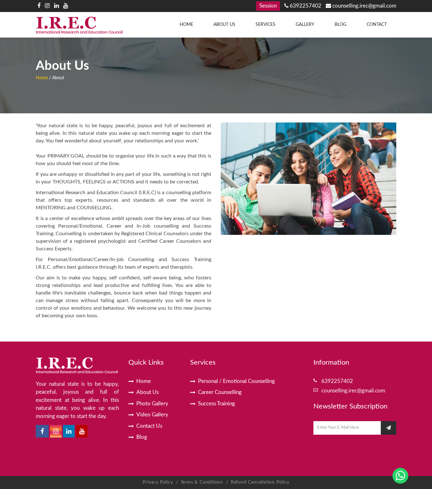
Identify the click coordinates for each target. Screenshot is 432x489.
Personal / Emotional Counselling (236, 381)
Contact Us (149, 426)
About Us (224, 24)
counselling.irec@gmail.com (363, 6)
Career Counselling (220, 392)
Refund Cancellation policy (260, 482)
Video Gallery (152, 414)
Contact (377, 24)
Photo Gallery (152, 403)
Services (265, 24)
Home (186, 24)
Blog (340, 24)
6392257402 (304, 6)
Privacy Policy (158, 482)
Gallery (305, 24)
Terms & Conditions (203, 482)
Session (268, 6)
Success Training (216, 403)
